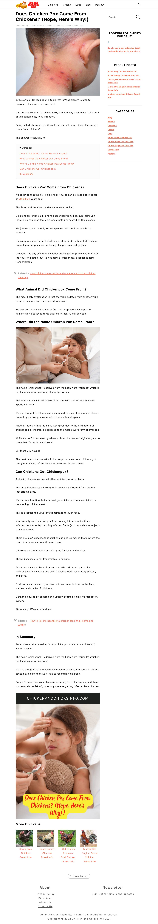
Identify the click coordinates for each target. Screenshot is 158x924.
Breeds (111, 121)
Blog (88, 4)
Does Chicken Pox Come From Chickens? (43, 153)
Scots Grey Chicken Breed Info (122, 71)
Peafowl (100, 4)
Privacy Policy (45, 894)
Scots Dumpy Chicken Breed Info (123, 75)
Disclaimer (45, 898)
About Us (45, 902)
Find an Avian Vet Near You (120, 142)
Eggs (78, 4)
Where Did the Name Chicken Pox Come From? (47, 163)
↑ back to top (79, 876)
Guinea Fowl (113, 150)
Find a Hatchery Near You (120, 137)
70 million (24, 199)
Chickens (53, 4)
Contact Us (45, 906)
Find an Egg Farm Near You (120, 146)
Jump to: (27, 147)
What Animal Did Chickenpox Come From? (44, 158)
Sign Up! (97, 894)
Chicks (67, 4)
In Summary (26, 174)
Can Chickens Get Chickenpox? (38, 168)
